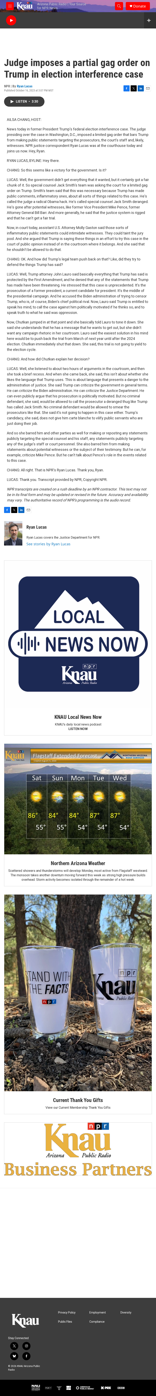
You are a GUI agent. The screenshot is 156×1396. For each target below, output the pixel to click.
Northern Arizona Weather (78, 863)
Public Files (65, 1321)
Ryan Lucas (24, 86)
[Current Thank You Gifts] (78, 993)
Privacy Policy (67, 1312)
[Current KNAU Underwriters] (78, 1149)
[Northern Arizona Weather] (78, 799)
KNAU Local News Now (78, 717)
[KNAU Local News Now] (78, 634)
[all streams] (150, 20)
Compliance (97, 1321)
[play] (11, 20)
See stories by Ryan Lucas (48, 543)
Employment (97, 1312)
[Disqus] (78, 1243)
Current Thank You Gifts (78, 1100)
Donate (139, 6)
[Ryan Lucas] (13, 533)
